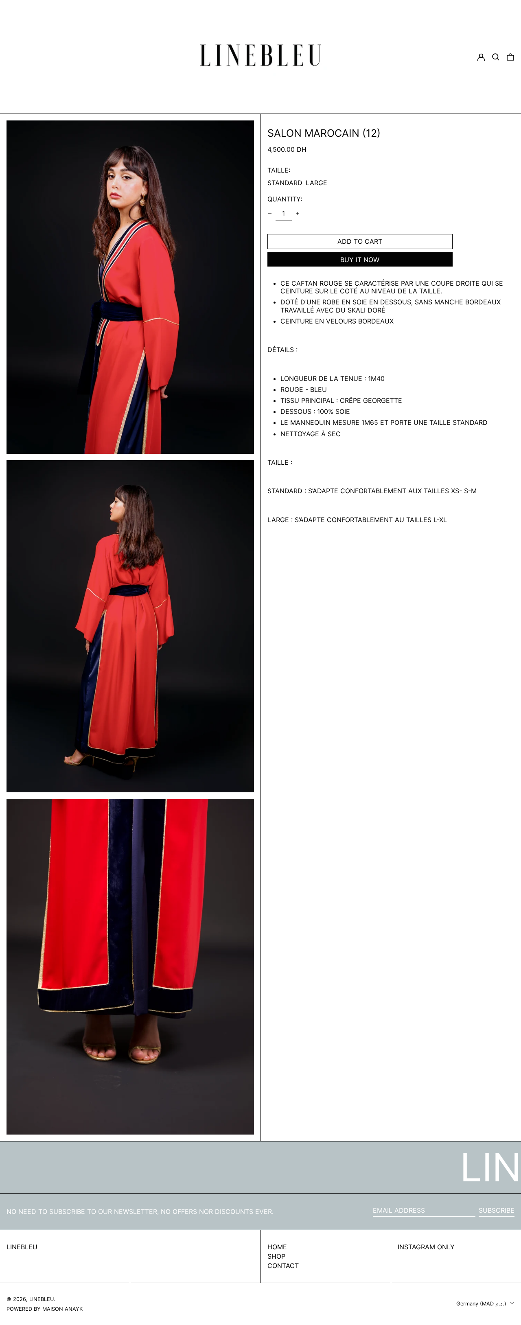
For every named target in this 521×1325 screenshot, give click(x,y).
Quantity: (284, 199)
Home (277, 1247)
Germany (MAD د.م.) (482, 1304)
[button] (510, 56)
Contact (283, 1266)
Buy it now (359, 260)
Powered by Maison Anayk (45, 1309)
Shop (276, 1256)
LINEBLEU (22, 1247)
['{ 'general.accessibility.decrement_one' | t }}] (270, 213)
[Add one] (297, 213)
